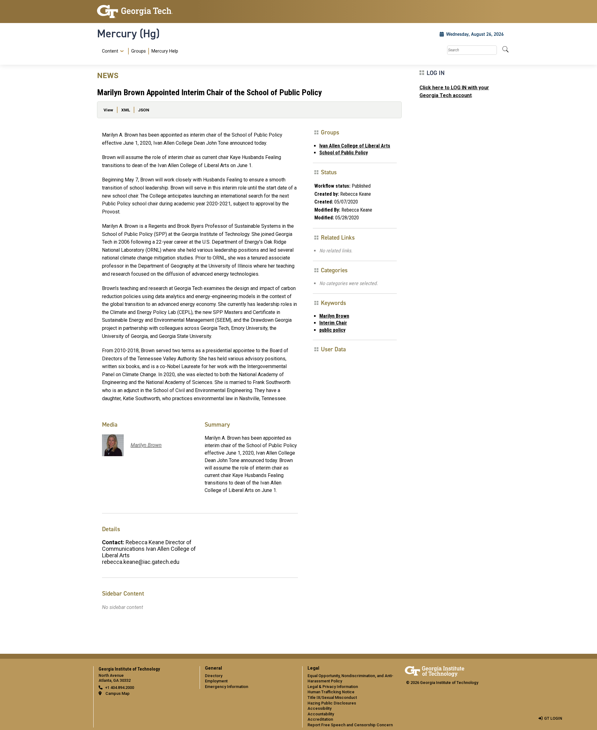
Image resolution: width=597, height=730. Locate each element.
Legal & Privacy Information (333, 686)
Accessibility (319, 708)
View (108, 109)
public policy (332, 330)
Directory (213, 675)
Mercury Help (164, 51)
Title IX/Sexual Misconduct (332, 697)
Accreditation (320, 719)
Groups (138, 51)
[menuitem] (139, 51)
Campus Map (117, 693)
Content (110, 51)
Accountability (321, 714)
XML (125, 109)
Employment (216, 681)
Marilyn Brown (334, 316)
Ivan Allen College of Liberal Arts (354, 146)
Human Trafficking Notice (331, 692)
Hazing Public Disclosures (332, 703)
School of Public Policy (343, 153)
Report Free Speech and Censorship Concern (350, 725)
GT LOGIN (553, 718)
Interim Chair (333, 323)
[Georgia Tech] (144, 11)
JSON (143, 109)
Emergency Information (226, 686)
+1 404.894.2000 (119, 687)
